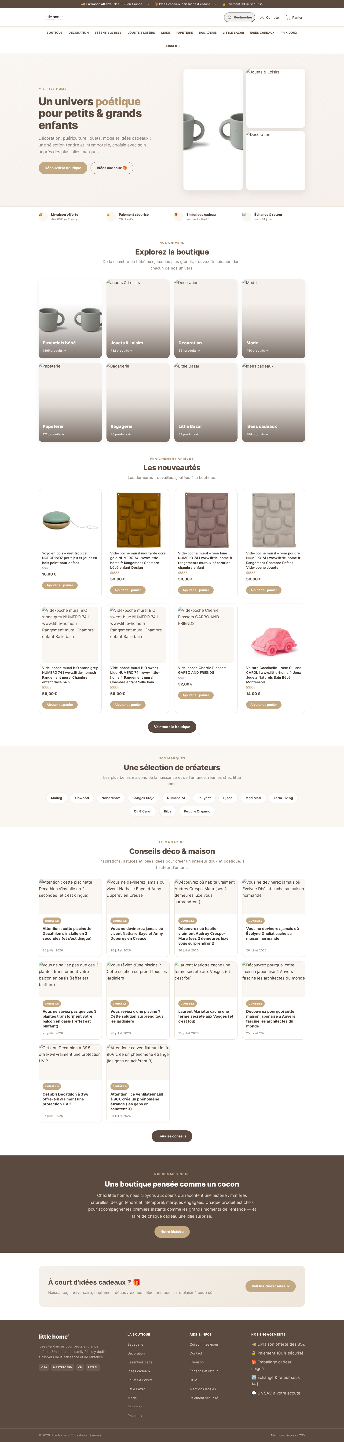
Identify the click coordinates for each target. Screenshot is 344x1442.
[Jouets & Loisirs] (275, 98)
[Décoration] (275, 160)
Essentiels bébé (108, 32)
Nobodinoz (111, 798)
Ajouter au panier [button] (60, 585)
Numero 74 (176, 798)
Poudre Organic (197, 811)
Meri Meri (253, 798)
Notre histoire (172, 1231)
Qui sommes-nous (204, 1344)
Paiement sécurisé (204, 1398)
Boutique (54, 32)
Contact (196, 1353)
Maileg (56, 798)
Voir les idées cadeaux (271, 1286)
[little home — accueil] (54, 17)
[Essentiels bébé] (213, 130)
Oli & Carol (142, 811)
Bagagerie (208, 32)
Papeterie (184, 32)
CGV (193, 1380)
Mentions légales (203, 1389)
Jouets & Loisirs (141, 32)
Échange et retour (204, 1371)
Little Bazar (233, 32)
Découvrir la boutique (63, 168)
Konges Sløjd (143, 798)
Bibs (167, 811)
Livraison (197, 1362)
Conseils (172, 46)
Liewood (82, 798)
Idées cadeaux (262, 32)
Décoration (79, 32)
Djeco (228, 798)
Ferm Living (283, 798)
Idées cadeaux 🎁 (112, 168)
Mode (165, 32)
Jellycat (204, 798)
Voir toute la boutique (172, 727)
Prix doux (289, 32)
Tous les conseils (172, 1136)
